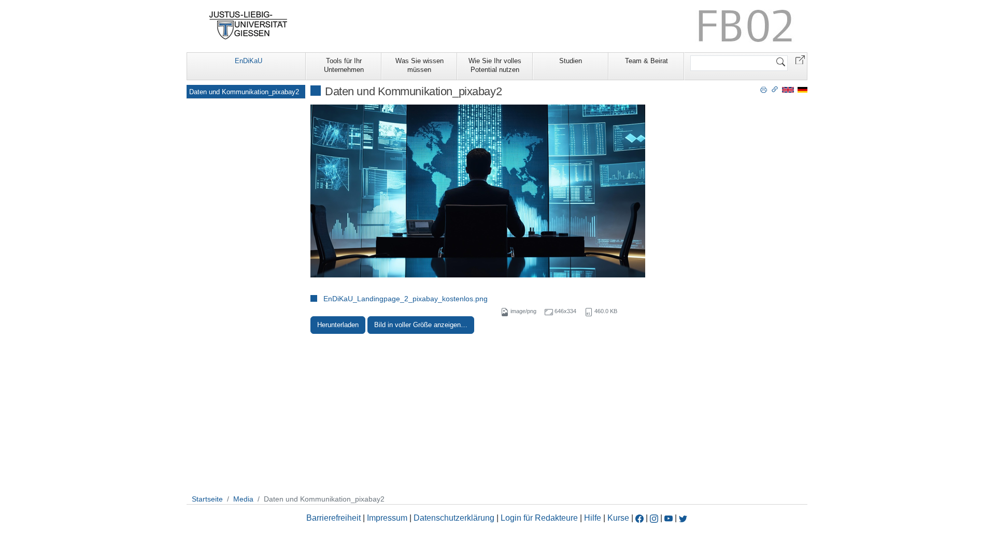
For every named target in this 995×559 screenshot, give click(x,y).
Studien (570, 61)
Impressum (387, 517)
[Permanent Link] (775, 89)
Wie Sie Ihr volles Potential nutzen (494, 65)
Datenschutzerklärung (454, 517)
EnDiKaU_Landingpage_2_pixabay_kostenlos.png (405, 299)
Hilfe (592, 517)
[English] (788, 89)
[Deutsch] (802, 89)
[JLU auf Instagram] (655, 517)
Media (243, 499)
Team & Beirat (646, 61)
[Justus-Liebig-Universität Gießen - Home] (248, 25)
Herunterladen (338, 325)
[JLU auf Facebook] (639, 517)
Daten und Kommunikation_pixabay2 (244, 92)
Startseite (207, 499)
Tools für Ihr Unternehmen (344, 65)
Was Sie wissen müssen (419, 65)
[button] (800, 59)
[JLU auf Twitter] (683, 517)
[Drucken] (763, 89)
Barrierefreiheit (333, 517)
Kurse (618, 517)
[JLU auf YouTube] (668, 517)
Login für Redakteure (539, 517)
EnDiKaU (248, 61)
